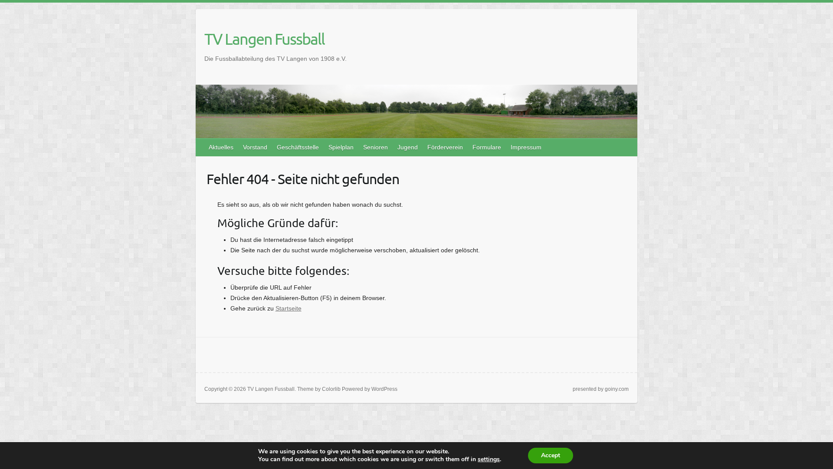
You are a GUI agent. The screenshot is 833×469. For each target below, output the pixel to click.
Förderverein (445, 147)
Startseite (288, 308)
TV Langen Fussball (264, 39)
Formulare (486, 147)
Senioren (375, 147)
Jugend (407, 147)
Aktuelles (221, 147)
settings (489, 459)
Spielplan (341, 147)
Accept (550, 455)
